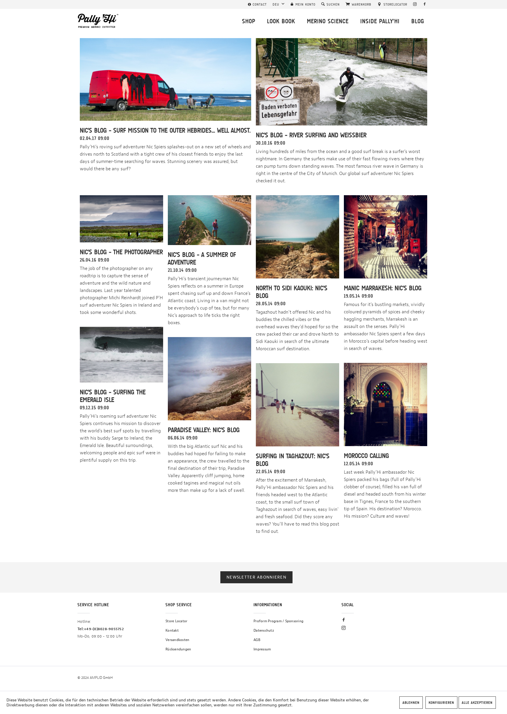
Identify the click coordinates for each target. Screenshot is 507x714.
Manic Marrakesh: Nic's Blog (383, 288)
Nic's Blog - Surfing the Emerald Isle (113, 395)
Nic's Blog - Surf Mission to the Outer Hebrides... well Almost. (165, 130)
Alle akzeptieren (477, 703)
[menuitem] (257, 4)
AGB (257, 640)
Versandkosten (177, 640)
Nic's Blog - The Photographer (121, 252)
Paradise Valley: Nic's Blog (204, 429)
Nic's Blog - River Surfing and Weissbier (311, 135)
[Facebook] (425, 4)
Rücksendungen (178, 649)
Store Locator (176, 621)
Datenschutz (264, 630)
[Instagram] (415, 4)
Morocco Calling (366, 455)
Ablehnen (411, 703)
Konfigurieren (441, 703)
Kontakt (172, 630)
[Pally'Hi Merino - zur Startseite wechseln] (98, 20)
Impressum (262, 649)
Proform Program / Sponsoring (278, 621)
